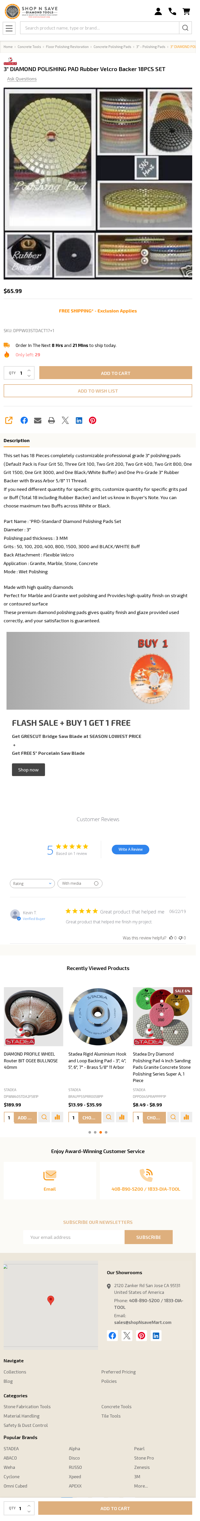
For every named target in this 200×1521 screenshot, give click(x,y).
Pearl (139, 1448)
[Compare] (57, 1117)
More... (141, 1485)
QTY (12, 373)
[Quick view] (44, 1117)
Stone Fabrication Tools (27, 1406)
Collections (15, 1371)
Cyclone (12, 1476)
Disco (74, 1457)
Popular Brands (20, 1437)
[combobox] (32, 883)
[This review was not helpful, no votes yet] (180, 938)
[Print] (51, 420)
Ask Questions (22, 78)
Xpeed (75, 1476)
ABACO (10, 1457)
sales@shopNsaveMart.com (142, 1322)
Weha (9, 1467)
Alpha (74, 1448)
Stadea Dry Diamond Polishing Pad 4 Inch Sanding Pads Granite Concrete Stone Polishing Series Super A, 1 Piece (161, 1067)
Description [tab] (17, 440)
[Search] (185, 27)
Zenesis (142, 1467)
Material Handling (22, 1415)
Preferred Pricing (118, 1371)
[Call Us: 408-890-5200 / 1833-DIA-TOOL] (172, 11)
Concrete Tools (116, 1406)
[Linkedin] (79, 420)
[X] (65, 420)
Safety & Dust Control (26, 1425)
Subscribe (148, 1237)
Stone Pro (144, 1457)
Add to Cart (116, 373)
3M (137, 1476)
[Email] (37, 420)
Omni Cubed (15, 1485)
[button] (28, 769)
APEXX (75, 1485)
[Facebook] (24, 420)
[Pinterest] (92, 420)
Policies (109, 1381)
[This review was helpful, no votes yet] (171, 938)
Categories (16, 1395)
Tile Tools (111, 1415)
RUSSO (75, 1467)
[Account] (158, 11)
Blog (8, 1381)
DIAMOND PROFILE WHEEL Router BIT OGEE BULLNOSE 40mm (31, 1060)
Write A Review (131, 849)
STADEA (10, 1090)
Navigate (14, 1360)
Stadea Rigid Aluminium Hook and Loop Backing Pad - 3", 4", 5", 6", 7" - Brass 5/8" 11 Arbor (97, 1060)
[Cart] (186, 11)
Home (8, 47)
